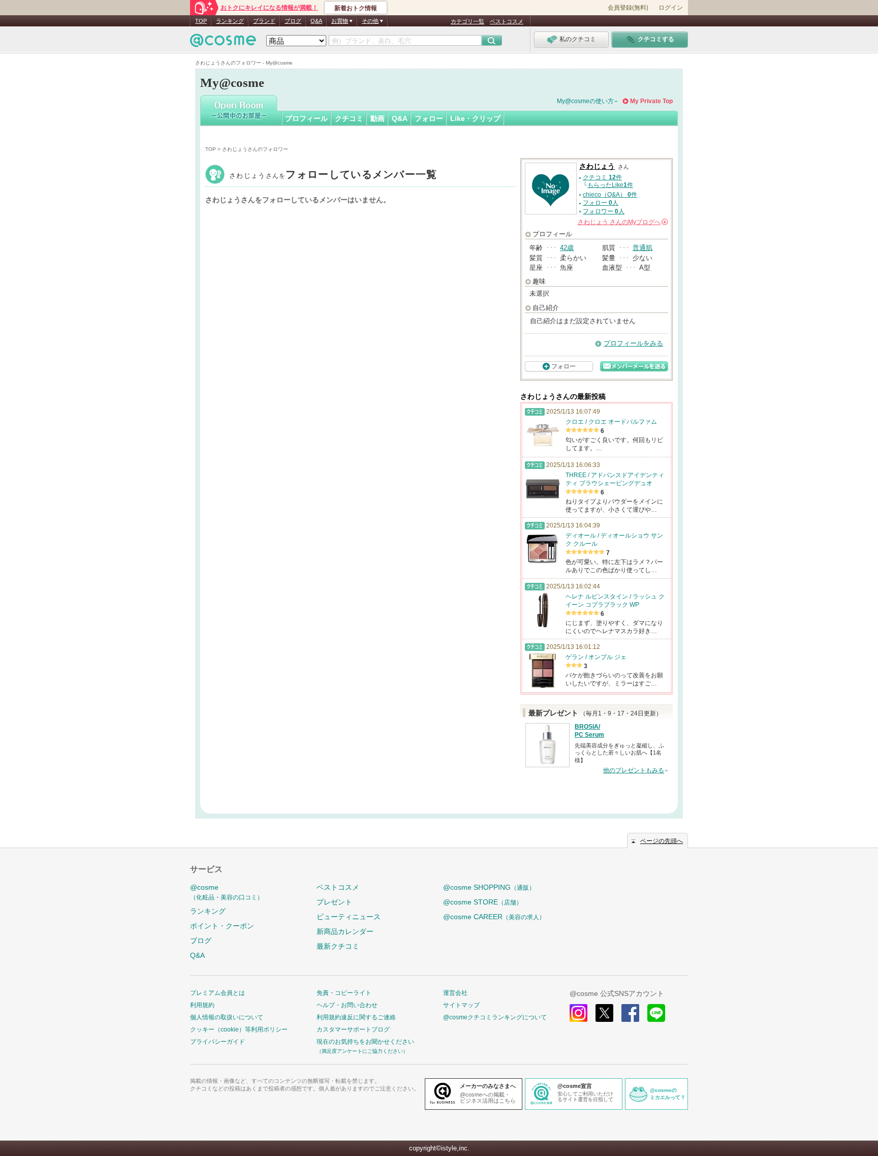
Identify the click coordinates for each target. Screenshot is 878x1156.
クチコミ (349, 118)
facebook (630, 1013)
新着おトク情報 (355, 8)
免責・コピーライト (344, 992)
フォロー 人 (600, 202)
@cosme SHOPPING (489, 887)
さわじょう (333, 175)
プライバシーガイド (217, 1041)
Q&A (316, 21)
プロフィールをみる (633, 343)
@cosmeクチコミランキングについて (495, 1017)
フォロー (429, 118)
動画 (377, 118)
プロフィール (306, 118)
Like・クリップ (475, 118)
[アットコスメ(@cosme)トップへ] (223, 43)
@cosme (226, 892)
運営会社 (455, 992)
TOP (201, 21)
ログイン (670, 7)
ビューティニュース (349, 917)
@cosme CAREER (494, 917)
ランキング (230, 21)
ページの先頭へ (661, 841)
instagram (578, 1013)
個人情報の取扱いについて (226, 1017)
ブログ (293, 21)
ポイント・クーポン (222, 926)
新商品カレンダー (345, 931)
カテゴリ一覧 (467, 21)
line (656, 1013)
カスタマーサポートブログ (353, 1029)
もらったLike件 (610, 185)
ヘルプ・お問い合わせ (347, 1005)
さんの (622, 222)
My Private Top (651, 101)
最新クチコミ (338, 946)
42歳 (567, 248)
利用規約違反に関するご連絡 (356, 1017)
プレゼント (334, 902)
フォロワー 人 (603, 211)
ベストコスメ (506, 21)
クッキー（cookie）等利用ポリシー (239, 1029)
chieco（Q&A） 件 (610, 194)
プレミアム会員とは (217, 992)
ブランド (264, 21)
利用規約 (202, 1005)
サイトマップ (461, 1005)
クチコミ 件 (602, 177)
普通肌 (642, 248)
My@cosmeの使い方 (585, 101)
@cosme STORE (482, 902)
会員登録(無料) (628, 7)
